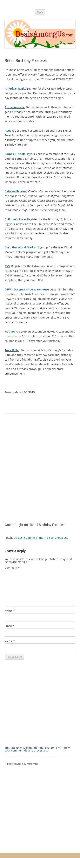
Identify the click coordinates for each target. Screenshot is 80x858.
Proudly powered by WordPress (21, 763)
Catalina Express (16, 191)
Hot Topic (11, 331)
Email (9, 626)
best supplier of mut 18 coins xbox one (43, 537)
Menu (40, 12)
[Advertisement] (40, 468)
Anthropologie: (15, 107)
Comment (12, 567)
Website (10, 641)
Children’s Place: (15, 219)
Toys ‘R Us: (12, 350)
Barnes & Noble (15, 154)
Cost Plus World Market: (21, 247)
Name (10, 611)
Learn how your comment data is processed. (37, 749)
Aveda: (9, 130)
